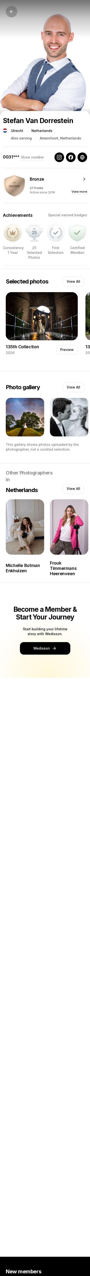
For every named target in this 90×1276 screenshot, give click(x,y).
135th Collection (22, 346)
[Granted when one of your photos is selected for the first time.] (56, 233)
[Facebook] (71, 157)
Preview (67, 350)
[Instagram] (59, 157)
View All (73, 281)
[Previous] (11, 11)
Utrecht (17, 131)
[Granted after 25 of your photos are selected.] (34, 233)
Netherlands (41, 131)
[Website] (82, 157)
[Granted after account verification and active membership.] (77, 233)
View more (79, 191)
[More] (84, 179)
